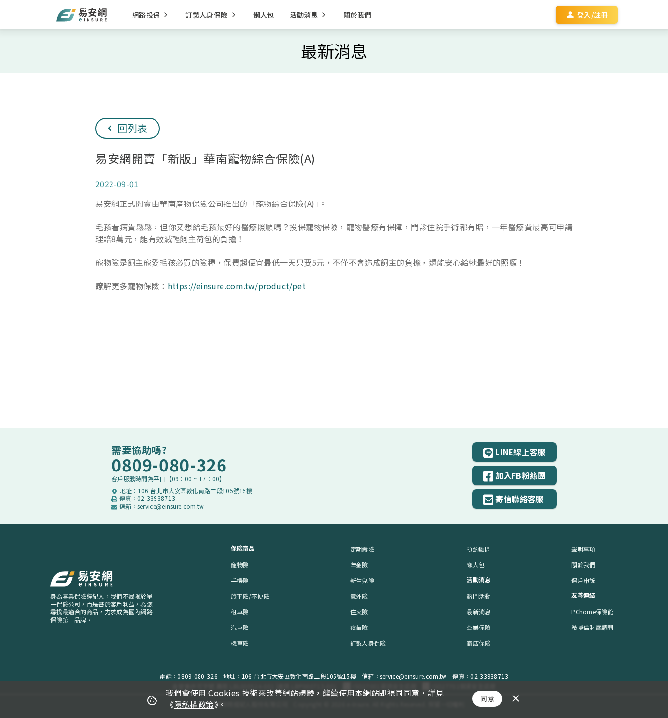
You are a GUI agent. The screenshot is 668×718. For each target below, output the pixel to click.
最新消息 (478, 611)
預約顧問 (478, 549)
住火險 (359, 611)
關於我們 (583, 565)
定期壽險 (362, 549)
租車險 (240, 611)
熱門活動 (478, 596)
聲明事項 (583, 549)
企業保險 (478, 627)
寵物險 (240, 565)
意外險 (359, 596)
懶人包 (476, 565)
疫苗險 (359, 627)
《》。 (196, 704)
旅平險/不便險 (250, 596)
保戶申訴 (583, 580)
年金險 (359, 565)
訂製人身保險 (368, 643)
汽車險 (240, 627)
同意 (487, 698)
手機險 (240, 580)
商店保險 (478, 643)
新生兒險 (362, 580)
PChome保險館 (592, 611)
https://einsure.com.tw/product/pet (237, 286)
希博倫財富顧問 (592, 627)
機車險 (240, 643)
